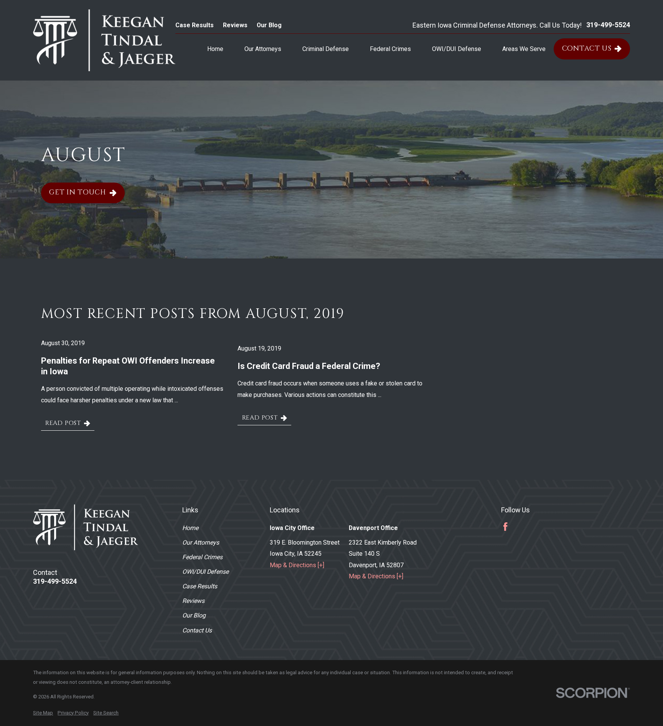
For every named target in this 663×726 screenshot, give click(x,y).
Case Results (194, 25)
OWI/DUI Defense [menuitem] (456, 49)
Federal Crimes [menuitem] (390, 49)
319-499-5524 (608, 24)
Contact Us (587, 48)
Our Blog (269, 25)
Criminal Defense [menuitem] (325, 49)
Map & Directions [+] (297, 565)
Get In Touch (77, 192)
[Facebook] (505, 526)
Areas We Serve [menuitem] (524, 49)
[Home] (104, 40)
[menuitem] (43, 713)
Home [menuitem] (215, 49)
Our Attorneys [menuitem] (262, 49)
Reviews (235, 25)
